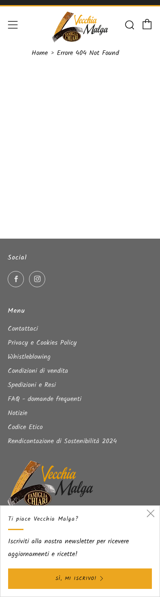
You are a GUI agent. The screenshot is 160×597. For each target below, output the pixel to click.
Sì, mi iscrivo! (75, 578)
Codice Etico (25, 427)
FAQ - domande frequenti (44, 399)
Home (40, 53)
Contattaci (23, 328)
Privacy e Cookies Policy (42, 342)
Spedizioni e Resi (32, 385)
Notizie (17, 413)
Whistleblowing (29, 357)
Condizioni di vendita (38, 371)
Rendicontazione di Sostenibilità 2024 (62, 441)
